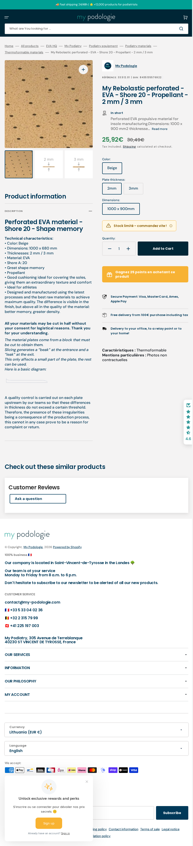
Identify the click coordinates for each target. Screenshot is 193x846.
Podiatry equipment (103, 46)
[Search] (175, 28)
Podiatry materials (138, 46)
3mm (132, 190)
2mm (111, 190)
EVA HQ (51, 46)
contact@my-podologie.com (32, 607)
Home (9, 46)
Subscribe (165, 817)
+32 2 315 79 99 (24, 623)
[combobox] (93, 28)
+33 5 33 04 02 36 (26, 615)
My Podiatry (72, 46)
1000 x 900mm (120, 210)
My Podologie (33, 552)
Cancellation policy (93, 841)
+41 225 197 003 (24, 631)
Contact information (120, 834)
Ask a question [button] (28, 503)
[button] (6, 17)
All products (30, 46)
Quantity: (105, 238)
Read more (156, 129)
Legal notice (167, 834)
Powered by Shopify (67, 552)
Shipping (126, 146)
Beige (111, 169)
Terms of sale (146, 834)
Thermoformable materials (24, 52)
